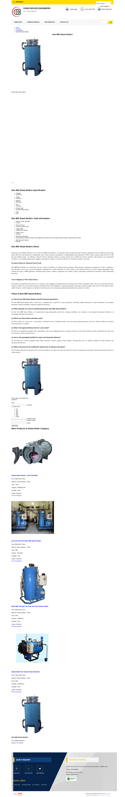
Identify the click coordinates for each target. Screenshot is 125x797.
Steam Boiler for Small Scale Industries (25, 672)
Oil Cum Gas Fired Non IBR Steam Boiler (26, 541)
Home (17, 27)
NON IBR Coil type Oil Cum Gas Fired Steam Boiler (29, 606)
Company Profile (33, 22)
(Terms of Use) (107, 793)
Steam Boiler (19, 30)
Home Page (18, 22)
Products (18, 29)
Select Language (104, 6)
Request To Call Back (17, 743)
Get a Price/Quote (16, 495)
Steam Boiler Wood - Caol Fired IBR (24, 475)
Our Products (49, 22)
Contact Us (64, 22)
